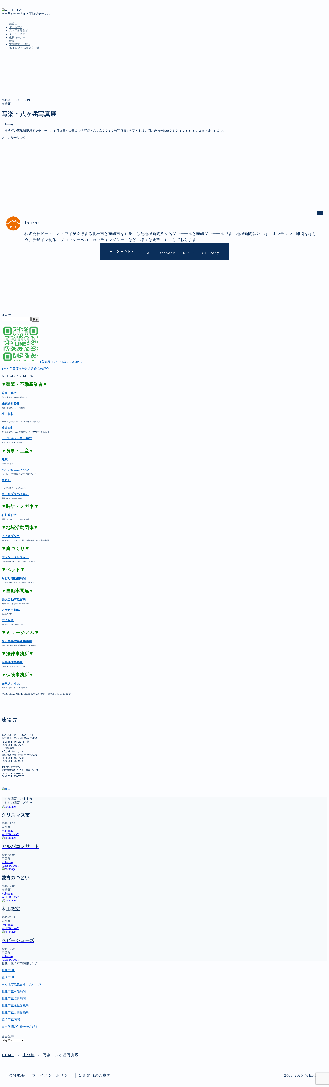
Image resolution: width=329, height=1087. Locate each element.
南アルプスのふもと (15, 494)
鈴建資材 (8, 427)
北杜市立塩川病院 (14, 998)
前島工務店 (9, 393)
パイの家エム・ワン (15, 469)
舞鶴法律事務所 (12, 662)
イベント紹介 (17, 34)
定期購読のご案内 (19, 44)
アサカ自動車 (11, 609)
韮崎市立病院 (11, 1019)
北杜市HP (8, 970)
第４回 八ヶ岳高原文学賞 (24, 47)
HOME (8, 1055)
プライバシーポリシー (52, 1075)
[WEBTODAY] (12, 10)
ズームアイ (15, 27)
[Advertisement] (116, 166)
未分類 (6, 103)
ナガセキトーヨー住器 (17, 438)
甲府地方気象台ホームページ (21, 984)
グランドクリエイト (15, 557)
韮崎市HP (8, 977)
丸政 (5, 459)
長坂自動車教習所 (14, 599)
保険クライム (11, 683)
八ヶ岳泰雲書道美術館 (17, 641)
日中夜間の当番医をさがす (20, 1026)
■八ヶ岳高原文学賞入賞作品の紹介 (25, 368)
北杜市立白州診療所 (15, 1012)
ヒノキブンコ (11, 536)
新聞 (11, 41)
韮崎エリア (15, 23)
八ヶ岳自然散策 (18, 30)
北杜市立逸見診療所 (15, 1005)
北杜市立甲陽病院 (14, 991)
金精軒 (6, 480)
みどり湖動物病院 (14, 578)
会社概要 (17, 1075)
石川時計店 (9, 515)
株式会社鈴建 (11, 403)
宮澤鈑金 (8, 620)
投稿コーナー (17, 37)
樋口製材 (8, 414)
